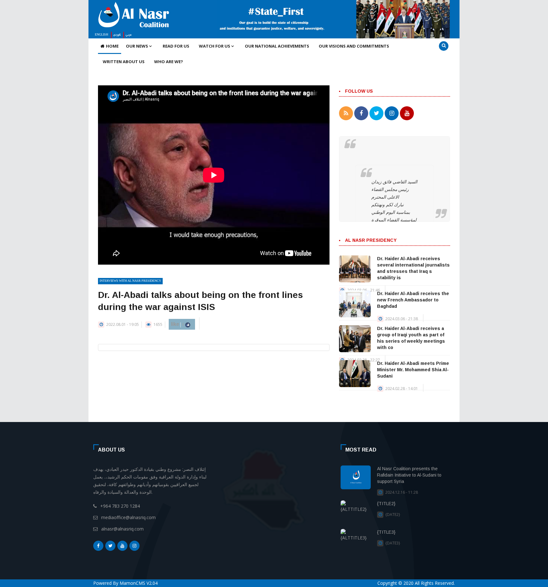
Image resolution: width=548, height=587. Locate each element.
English (101, 35)
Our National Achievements (277, 46)
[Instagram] (134, 546)
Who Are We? (168, 61)
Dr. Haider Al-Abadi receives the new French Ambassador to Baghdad (413, 300)
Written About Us (124, 61)
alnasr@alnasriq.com (122, 529)
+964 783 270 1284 (120, 506)
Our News (137, 46)
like (178, 324)
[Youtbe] (122, 546)
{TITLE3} (386, 532)
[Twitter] (110, 546)
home (112, 46)
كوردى (117, 35)
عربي (129, 35)
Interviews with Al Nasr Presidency (130, 281)
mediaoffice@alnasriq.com (128, 517)
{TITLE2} (386, 503)
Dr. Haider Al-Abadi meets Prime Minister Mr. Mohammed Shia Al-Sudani (413, 370)
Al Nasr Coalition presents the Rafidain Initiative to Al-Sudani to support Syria (409, 475)
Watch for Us (215, 46)
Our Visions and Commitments (354, 46)
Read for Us (176, 46)
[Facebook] (98, 546)
